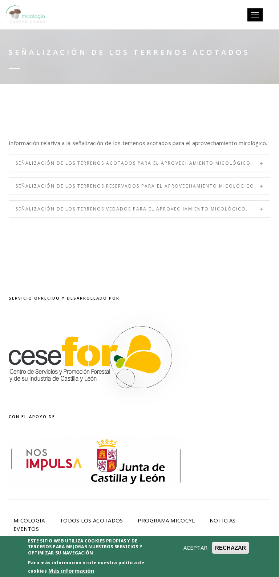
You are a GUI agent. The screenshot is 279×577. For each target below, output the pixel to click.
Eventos (26, 528)
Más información (71, 570)
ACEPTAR (195, 547)
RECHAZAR (230, 548)
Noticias (222, 520)
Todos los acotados (91, 520)
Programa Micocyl (166, 520)
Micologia (29, 520)
